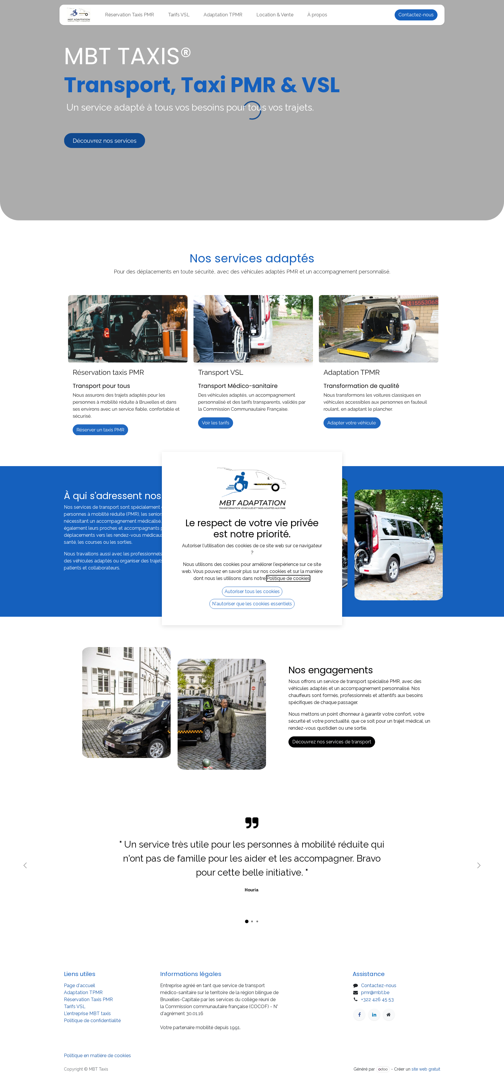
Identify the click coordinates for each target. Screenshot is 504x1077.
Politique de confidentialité (93, 1020)
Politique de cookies (288, 578)
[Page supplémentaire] (389, 1014)
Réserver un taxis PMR (100, 430)
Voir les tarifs (215, 423)
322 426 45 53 (378, 999)
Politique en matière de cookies (97, 1055)
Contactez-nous (416, 15)
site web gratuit (426, 1069)
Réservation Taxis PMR (88, 999)
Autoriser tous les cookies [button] (252, 591)
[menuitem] (129, 15)
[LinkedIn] (374, 1014)
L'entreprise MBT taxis (88, 1013)
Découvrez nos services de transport (331, 742)
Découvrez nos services (104, 140)
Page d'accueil (79, 985)
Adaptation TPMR (83, 992)
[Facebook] (359, 1014)
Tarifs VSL (74, 1006)
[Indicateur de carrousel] (247, 921)
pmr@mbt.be (375, 992)
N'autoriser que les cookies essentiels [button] (252, 604)
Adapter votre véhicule (352, 423)
